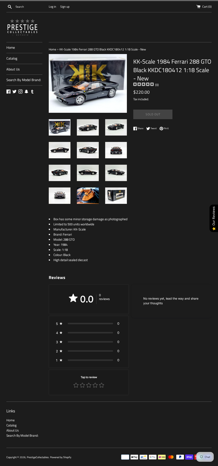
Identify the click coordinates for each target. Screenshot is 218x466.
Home (10, 47)
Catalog (11, 58)
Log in (52, 6)
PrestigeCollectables (38, 457)
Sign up (64, 6)
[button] (88, 323)
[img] (143, 85)
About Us (13, 69)
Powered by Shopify (60, 457)
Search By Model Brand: (23, 79)
